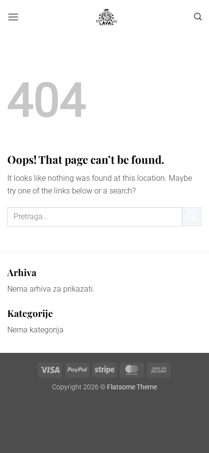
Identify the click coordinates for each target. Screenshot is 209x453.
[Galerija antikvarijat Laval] (106, 17)
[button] (13, 17)
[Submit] (192, 216)
